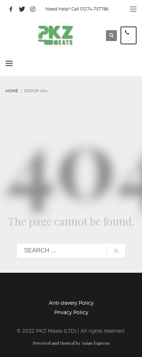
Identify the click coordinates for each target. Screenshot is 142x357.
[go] (116, 251)
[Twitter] (21, 9)
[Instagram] (32, 9)
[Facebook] (10, 9)
